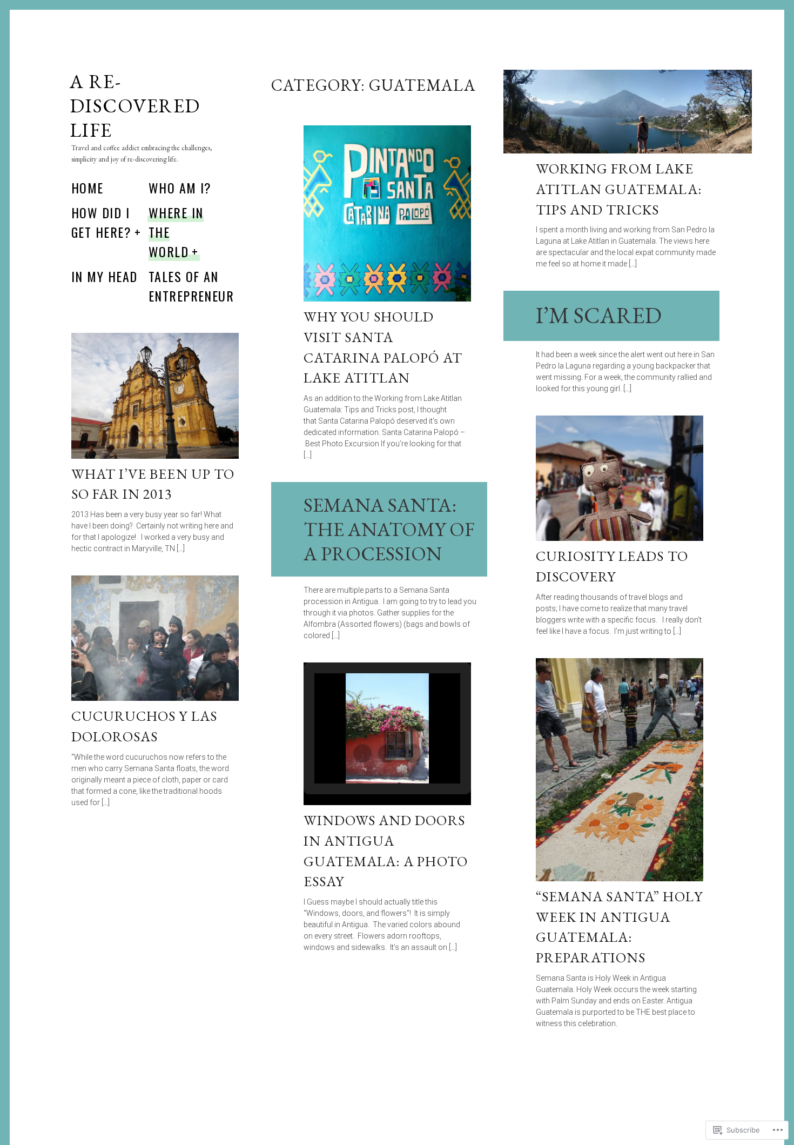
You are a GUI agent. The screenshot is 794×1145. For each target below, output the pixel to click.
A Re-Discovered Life (135, 106)
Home (87, 187)
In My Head (104, 276)
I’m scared (599, 315)
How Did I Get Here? (101, 222)
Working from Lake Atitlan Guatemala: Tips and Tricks (619, 188)
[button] (362, 753)
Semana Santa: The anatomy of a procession (389, 529)
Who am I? (180, 187)
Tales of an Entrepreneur (191, 285)
